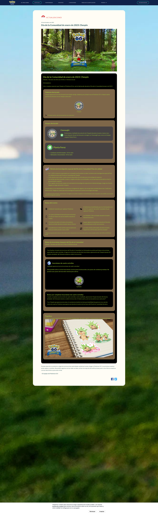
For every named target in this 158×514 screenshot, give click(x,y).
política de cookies (57, 506)
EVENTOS (60, 2)
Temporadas (49, 2)
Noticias (37, 2)
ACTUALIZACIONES (54, 17)
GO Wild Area (25, 2)
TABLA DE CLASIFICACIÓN (88, 2)
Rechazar (92, 511)
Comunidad (72, 2)
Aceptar (101, 511)
